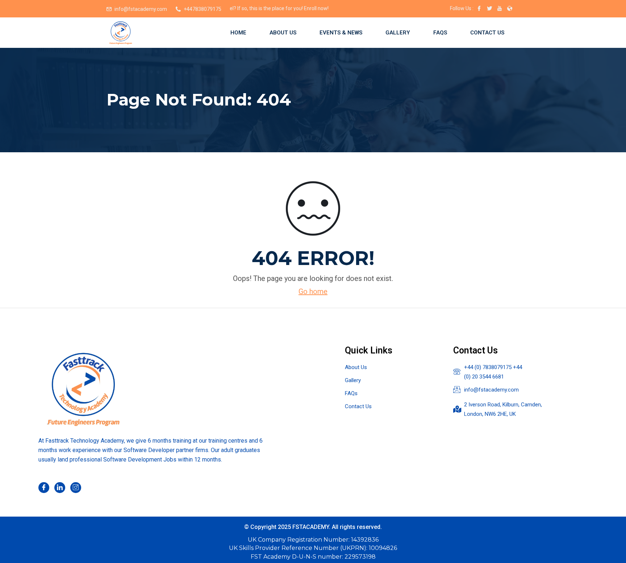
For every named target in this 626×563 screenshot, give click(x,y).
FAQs (440, 32)
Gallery (397, 32)
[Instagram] (75, 487)
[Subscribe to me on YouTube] (499, 9)
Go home (313, 291)
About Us (283, 32)
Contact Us (487, 32)
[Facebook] (43, 487)
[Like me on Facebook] (479, 9)
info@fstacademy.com (140, 9)
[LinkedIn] (59, 487)
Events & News (341, 32)
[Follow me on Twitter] (489, 9)
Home (238, 32)
